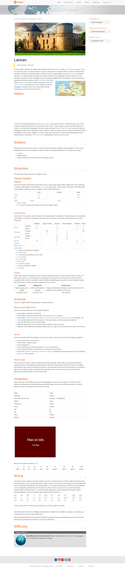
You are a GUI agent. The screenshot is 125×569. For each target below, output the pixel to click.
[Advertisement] (50, 110)
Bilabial (36, 224)
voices (22, 353)
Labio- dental (47, 224)
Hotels (87, 2)
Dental (57, 224)
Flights (78, 2)
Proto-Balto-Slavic (44, 80)
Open (16, 200)
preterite (48, 347)
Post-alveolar (67, 224)
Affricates (17, 237)
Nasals (16, 241)
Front (39, 192)
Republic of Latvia (43, 124)
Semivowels (18, 248)
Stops (16, 227)
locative (62, 318)
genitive (36, 318)
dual (55, 316)
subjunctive (50, 351)
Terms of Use (70, 566)
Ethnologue (73, 74)
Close (16, 195)
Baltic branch (56, 69)
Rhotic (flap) (18, 245)
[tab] (100, 22)
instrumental (55, 318)
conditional (42, 351)
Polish (34, 135)
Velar (83, 224)
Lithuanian (25, 82)
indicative (28, 351)
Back (78, 192)
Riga (28, 483)
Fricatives (17, 232)
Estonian (41, 135)
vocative (68, 318)
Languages (96, 2)
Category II (72, 536)
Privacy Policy (59, 566)
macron (42, 187)
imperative (35, 351)
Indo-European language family (75, 69)
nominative (29, 318)
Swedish (69, 128)
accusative (47, 318)
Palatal (77, 224)
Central (59, 192)
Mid (15, 198)
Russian (58, 128)
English (63, 128)
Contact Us (107, 2)
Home (59, 2)
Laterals (16, 243)
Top (85, 144)
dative (41, 318)
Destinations (68, 2)
